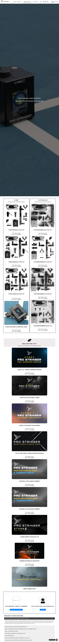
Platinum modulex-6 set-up (43, 294)
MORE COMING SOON (29, 588)
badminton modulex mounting (29, 561)
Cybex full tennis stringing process (29, 369)
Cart (41, 1)
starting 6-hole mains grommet (29, 509)
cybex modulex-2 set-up (16, 230)
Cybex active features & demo (29, 397)
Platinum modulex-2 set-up (43, 230)
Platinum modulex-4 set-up (43, 262)
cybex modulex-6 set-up (16, 294)
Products (19, 1)
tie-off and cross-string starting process (29, 453)
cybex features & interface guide (16, 327)
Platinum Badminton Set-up (43, 326)
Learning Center (27, 1)
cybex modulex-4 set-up (16, 262)
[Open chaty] (57, 640)
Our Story (35, 1)
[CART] (43, 1)
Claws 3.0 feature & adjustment (29, 425)
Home (14, 1)
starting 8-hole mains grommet (29, 481)
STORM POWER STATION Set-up (29, 537)
